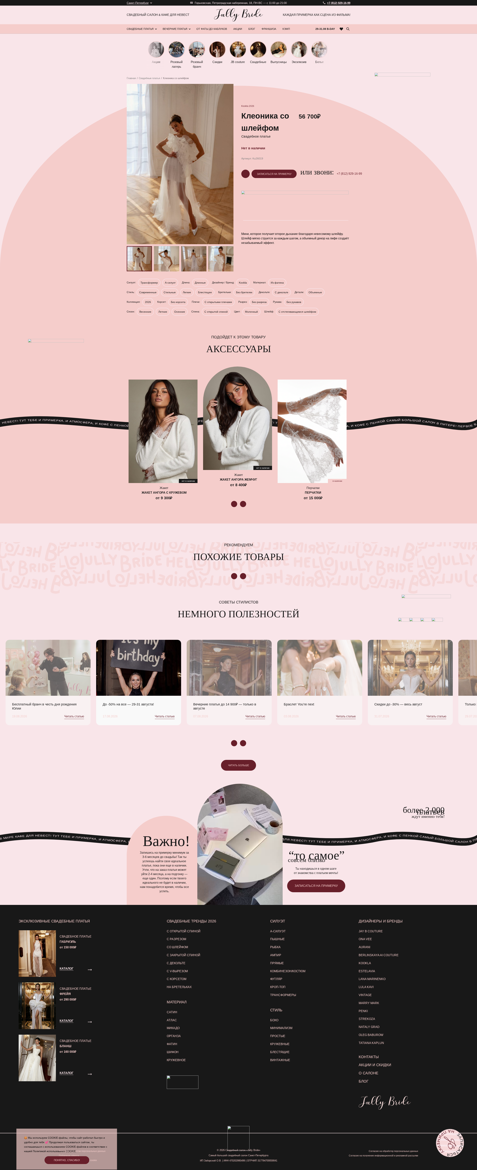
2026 (251, 106)
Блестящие (280, 1052)
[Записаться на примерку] (449, 1142)
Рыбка (275, 947)
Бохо (274, 1020)
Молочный (251, 311)
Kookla (244, 106)
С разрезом (176, 939)
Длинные (200, 282)
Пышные (277, 939)
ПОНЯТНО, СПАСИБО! (67, 1160)
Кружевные (280, 1044)
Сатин (172, 1012)
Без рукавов (294, 302)
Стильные (170, 292)
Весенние (145, 311)
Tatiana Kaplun (371, 1043)
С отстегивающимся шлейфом (297, 311)
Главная (131, 78)
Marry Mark (369, 1003)
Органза (174, 1036)
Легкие (187, 292)
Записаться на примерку (274, 174)
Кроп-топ (277, 987)
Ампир (275, 955)
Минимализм (281, 1028)
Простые (277, 1036)
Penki (363, 1011)
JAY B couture (371, 931)
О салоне (368, 1073)
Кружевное (176, 1060)
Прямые (277, 963)
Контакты (369, 1057)
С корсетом (176, 979)
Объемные (315, 292)
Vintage (365, 995)
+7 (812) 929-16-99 (349, 173)
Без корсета (178, 302)
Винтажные (280, 1060)
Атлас (172, 1020)
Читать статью (74, 716)
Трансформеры (283, 995)
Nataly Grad (369, 1027)
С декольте (281, 292)
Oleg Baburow (371, 1035)
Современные (148, 292)
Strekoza (367, 1018)
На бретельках (179, 987)
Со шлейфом (177, 947)
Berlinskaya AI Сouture (379, 955)
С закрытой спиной (183, 955)
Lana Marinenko (372, 979)
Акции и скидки (375, 1065)
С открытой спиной (216, 311)
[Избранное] (341, 29)
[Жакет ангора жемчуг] (237, 418)
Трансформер (149, 282)
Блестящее (205, 292)
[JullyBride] (238, 14)
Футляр (276, 979)
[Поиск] (347, 29)
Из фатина (277, 282)
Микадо (173, 1028)
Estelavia (367, 971)
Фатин (172, 1044)
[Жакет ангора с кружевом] (163, 431)
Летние (162, 311)
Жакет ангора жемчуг (238, 479)
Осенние (179, 311)
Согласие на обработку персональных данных (393, 1151)
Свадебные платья (149, 78)
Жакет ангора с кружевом (164, 492)
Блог (364, 1081)
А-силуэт (170, 282)
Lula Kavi (366, 987)
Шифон (173, 1052)
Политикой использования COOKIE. (55, 1151)
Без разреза (259, 302)
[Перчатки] (312, 431)
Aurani (364, 947)
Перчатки (313, 492)
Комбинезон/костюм (287, 971)
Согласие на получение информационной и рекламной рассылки (383, 1155)
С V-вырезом (177, 971)
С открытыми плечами (218, 302)
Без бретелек (244, 292)
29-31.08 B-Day (325, 28)
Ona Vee (365, 939)
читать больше (238, 765)
